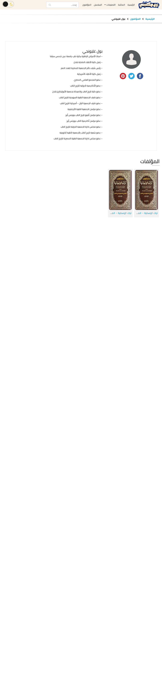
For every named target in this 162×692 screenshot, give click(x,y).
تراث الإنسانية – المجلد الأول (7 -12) (112, 213)
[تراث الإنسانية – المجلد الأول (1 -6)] (146, 190)
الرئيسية (150, 19)
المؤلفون (135, 19)
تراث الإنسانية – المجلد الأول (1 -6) (140, 213)
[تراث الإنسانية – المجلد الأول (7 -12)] (120, 190)
